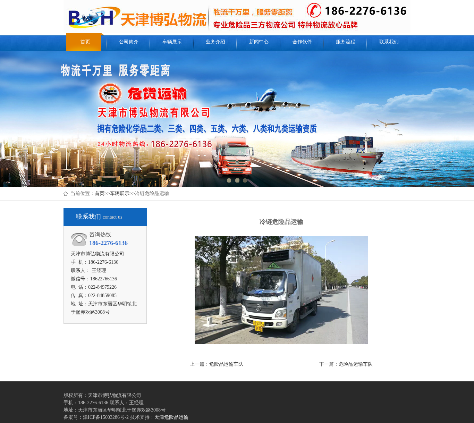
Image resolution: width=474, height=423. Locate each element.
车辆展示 (172, 41)
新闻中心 (259, 41)
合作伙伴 (302, 41)
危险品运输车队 (226, 364)
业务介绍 (215, 41)
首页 (85, 41)
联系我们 (389, 41)
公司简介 (128, 41)
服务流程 (345, 41)
